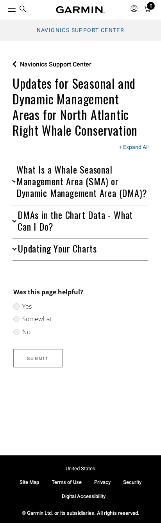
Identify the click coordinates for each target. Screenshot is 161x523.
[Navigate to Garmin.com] (80, 10)
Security (132, 482)
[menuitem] (23, 10)
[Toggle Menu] (4, 8)
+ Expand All (133, 147)
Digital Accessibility (84, 496)
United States (80, 468)
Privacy (102, 482)
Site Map (29, 482)
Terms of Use (67, 482)
